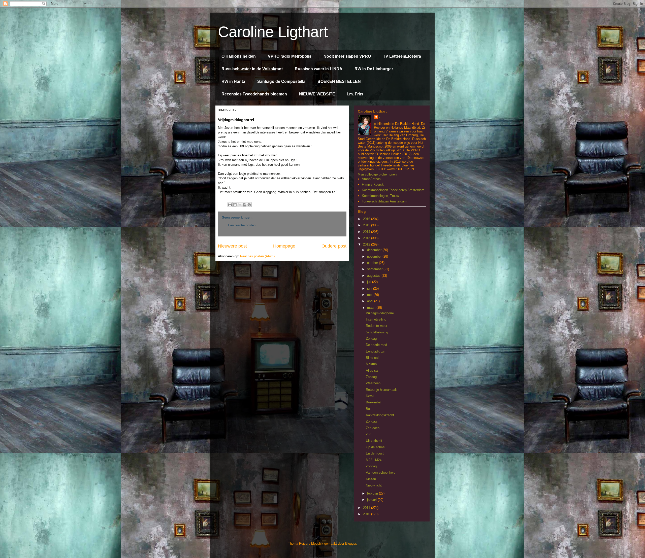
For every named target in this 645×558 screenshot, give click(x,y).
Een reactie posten (241, 225)
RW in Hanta (233, 81)
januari (372, 500)
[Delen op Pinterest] (249, 204)
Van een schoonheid (380, 472)
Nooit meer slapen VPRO (347, 56)
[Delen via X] (239, 204)
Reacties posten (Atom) (257, 256)
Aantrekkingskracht (380, 415)
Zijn (368, 434)
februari (373, 493)
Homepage (284, 246)
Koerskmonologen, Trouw (380, 196)
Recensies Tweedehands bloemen (254, 94)
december (374, 250)
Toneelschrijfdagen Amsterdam (384, 201)
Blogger (350, 543)
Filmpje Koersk (373, 184)
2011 (367, 508)
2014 (367, 232)
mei (370, 295)
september (375, 269)
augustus (374, 275)
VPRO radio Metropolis (289, 56)
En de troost (375, 453)
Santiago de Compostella (281, 81)
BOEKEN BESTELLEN (339, 81)
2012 (367, 244)
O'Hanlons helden (238, 56)
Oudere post (333, 246)
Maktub (371, 364)
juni (370, 288)
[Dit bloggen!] (234, 204)
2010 (367, 514)
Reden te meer (376, 326)
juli (369, 282)
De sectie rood (376, 345)
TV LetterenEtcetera (402, 56)
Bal (368, 409)
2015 (367, 225)
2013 (367, 238)
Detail (370, 396)
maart (371, 307)
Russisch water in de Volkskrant (252, 69)
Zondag (371, 338)
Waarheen (373, 383)
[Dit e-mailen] (230, 204)
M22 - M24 (373, 460)
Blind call (372, 358)
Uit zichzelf (374, 441)
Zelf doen (372, 428)
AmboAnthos (371, 179)
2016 (367, 219)
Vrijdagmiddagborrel (380, 313)
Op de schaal (375, 447)
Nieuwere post (232, 246)
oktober (373, 263)
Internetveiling (376, 319)
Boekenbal (373, 402)
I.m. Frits (355, 94)
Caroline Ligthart (273, 31)
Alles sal (372, 370)
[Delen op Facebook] (244, 204)
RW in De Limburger (373, 69)
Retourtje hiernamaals (382, 390)
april (370, 301)
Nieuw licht (374, 485)
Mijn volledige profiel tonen (377, 174)
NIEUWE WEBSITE (317, 94)
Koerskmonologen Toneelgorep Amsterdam (393, 190)
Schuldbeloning (377, 332)
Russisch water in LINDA (318, 69)
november (374, 256)
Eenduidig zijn (376, 351)
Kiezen (371, 479)
